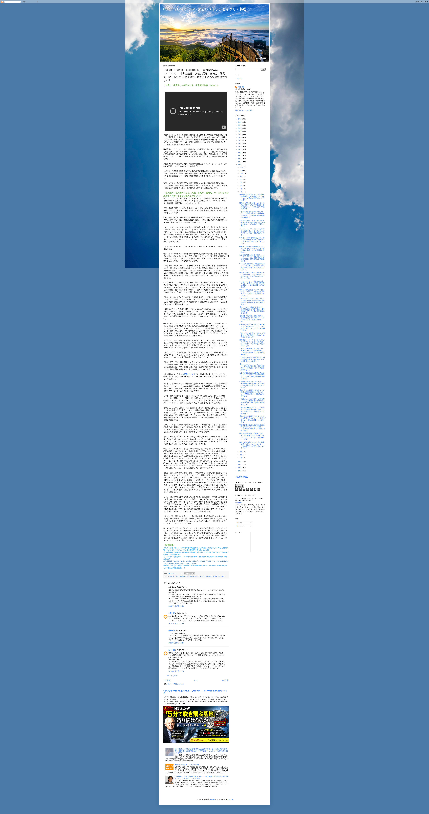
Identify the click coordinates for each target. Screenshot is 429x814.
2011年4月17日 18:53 (176, 606)
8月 (241, 179)
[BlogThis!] (187, 573)
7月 (241, 182)
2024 (240, 125)
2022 (240, 131)
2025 (240, 122)
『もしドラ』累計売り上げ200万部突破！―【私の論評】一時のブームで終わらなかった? (252, 335)
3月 (241, 452)
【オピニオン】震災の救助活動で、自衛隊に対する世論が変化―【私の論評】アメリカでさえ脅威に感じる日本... (251, 310)
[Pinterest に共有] (194, 573)
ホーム (196, 680)
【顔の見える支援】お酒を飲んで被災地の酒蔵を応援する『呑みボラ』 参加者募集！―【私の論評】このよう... (252, 393)
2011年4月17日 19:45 (176, 623)
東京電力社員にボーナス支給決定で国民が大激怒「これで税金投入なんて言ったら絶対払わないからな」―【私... (251, 275)
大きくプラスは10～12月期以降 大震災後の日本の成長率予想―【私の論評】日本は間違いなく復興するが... (252, 301)
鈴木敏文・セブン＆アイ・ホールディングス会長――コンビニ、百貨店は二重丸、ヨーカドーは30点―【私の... (252, 327)
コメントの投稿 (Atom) (175, 684)
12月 (242, 167)
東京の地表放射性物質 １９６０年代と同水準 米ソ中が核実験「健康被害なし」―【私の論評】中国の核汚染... (251, 206)
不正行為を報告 (241, 477)
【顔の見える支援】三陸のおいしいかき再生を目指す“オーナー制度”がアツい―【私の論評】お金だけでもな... (252, 419)
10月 (242, 173)
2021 (240, 134)
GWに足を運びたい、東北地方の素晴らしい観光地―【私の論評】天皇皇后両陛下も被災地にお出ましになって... (252, 266)
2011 (240, 165)
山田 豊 (171, 613)
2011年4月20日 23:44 (176, 643)
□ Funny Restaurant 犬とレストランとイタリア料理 (204, 9)
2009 (240, 465)
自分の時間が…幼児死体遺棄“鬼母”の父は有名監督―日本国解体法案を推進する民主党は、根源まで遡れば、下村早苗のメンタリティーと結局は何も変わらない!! (201, 751)
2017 (240, 146)
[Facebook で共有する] (191, 573)
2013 (240, 158)
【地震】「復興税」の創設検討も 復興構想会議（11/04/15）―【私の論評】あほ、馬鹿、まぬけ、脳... (251, 318)
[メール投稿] (181, 573)
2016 (240, 149)
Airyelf (212, 799)
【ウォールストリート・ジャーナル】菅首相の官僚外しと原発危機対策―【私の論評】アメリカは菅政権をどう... (251, 367)
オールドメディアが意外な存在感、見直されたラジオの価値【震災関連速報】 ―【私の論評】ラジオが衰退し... (252, 284)
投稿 (240, 522)
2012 (240, 161)
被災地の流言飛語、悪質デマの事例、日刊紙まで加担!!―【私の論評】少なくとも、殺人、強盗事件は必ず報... (251, 436)
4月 (241, 192)
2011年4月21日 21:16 (176, 671)
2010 (240, 462)
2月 (241, 455)
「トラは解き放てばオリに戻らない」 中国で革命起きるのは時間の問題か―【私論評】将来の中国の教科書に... (251, 214)
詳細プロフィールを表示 (244, 110)
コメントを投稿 (171, 676)
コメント (241, 526)
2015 (240, 152)
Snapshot (238, 503)
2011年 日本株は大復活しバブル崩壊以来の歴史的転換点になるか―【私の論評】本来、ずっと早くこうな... (252, 240)
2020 (240, 137)
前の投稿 (225, 680)
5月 (241, 189)
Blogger (230, 799)
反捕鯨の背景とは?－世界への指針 (187, 765)
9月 (241, 176)
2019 (240, 140)
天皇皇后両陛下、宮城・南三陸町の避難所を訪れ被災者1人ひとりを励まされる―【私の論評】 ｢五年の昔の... (252, 223)
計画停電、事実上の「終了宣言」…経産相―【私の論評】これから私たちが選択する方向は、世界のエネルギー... (251, 384)
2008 (240, 468)
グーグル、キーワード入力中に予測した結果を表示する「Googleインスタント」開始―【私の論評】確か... (252, 232)
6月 (241, 185)
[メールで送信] (185, 573)
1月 (241, 458)
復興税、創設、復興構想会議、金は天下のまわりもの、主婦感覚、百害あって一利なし (198, 576)
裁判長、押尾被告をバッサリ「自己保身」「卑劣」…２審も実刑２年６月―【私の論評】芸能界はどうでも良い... (251, 292)
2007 (240, 471)
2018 (240, 143)
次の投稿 (167, 680)
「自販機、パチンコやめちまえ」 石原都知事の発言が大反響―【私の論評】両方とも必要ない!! (252, 359)
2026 (240, 119)
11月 (241, 170)
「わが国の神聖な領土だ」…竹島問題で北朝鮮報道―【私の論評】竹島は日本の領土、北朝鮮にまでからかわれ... (251, 410)
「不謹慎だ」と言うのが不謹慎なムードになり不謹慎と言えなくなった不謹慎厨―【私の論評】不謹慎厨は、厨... (251, 401)
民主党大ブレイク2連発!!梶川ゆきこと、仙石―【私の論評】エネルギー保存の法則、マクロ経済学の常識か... (252, 249)
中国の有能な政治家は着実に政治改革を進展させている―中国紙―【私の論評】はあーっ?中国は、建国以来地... (252, 427)
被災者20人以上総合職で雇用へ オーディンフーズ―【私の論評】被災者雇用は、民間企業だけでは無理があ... (252, 258)
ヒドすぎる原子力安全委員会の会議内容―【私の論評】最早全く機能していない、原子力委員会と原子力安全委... (251, 375)
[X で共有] (189, 573)
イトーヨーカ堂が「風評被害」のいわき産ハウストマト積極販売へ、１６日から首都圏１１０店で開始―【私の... (251, 351)
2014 (240, 155)
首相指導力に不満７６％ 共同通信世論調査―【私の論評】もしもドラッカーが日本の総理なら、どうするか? (251, 197)
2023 (240, 128)
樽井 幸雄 (171, 630)
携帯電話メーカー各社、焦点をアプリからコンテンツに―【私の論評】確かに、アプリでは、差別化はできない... (251, 343)
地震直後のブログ (188, 374)
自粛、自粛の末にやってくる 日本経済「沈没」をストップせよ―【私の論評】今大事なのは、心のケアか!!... (251, 445)
